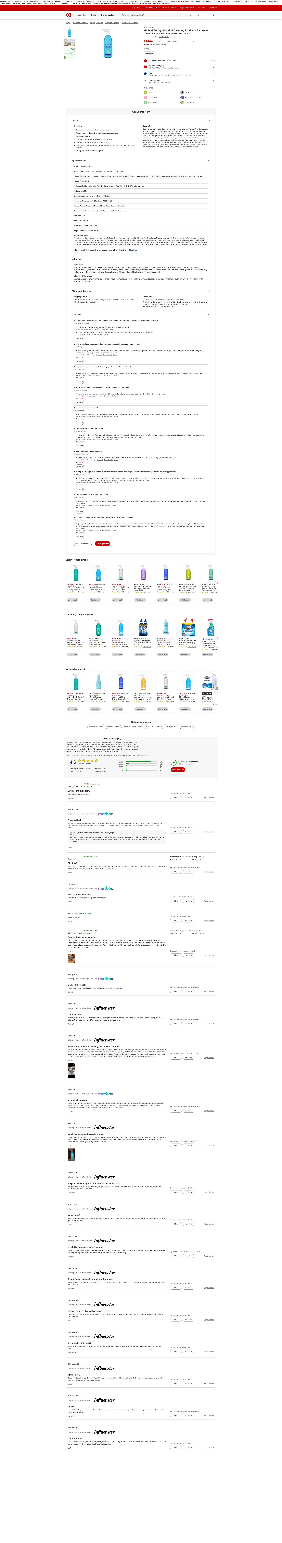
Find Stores (165, 4)
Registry (140, 4)
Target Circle (156, 4)
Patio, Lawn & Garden (99, 1)
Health (172, 1)
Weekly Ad (99, 4)
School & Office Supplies (192, 1)
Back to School (21, 1)
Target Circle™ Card (152, 8)
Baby (133, 1)
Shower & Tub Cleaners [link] (96, 726)
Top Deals (76, 4)
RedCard (147, 4)
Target (68, 23)
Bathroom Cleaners (112, 23)
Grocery (111, 1)
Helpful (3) (90, 334)
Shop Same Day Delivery (127, 4)
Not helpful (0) (104, 329)
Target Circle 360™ (169, 8)
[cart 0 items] (213, 15)
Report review (209, 797)
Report (112, 329)
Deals (34, 4)
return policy (153, 306)
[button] (151, 37)
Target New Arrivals (7, 1)
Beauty (138, 1)
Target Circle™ (137, 8)
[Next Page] (216, 583)
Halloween (37, 1)
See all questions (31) (83, 544)
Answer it (80, 338)
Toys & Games (207, 1)
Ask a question (102, 544)
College (30, 1)
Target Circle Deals (87, 4)
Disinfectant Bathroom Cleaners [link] (132, 726)
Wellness (179, 1)
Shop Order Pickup (110, 4)
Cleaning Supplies (96, 23)
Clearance (40, 4)
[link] (151, 36)
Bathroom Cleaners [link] (113, 726)
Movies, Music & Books (247, 1)
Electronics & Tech (220, 1)
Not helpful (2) (108, 482)
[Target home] (68, 15)
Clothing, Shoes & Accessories (54, 1)
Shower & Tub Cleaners (130, 23)
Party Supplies (262, 1)
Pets (168, 1)
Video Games (233, 1)
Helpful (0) (99, 355)
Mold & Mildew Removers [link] (154, 726)
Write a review (178, 770)
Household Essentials (122, 1)
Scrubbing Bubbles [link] (171, 726)
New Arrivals (49, 4)
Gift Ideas (272, 1)
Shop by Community (13, 4)
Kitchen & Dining (84, 1)
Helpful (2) (95, 329)
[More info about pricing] (194, 42)
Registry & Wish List (187, 8)
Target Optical (26, 4)
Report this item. (131, 250)
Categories (81, 15)
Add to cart (149, 54)
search (191, 15)
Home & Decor (72, 1)
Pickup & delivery (108, 15)
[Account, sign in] (202, 15)
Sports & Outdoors (159, 1)
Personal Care (146, 1)
